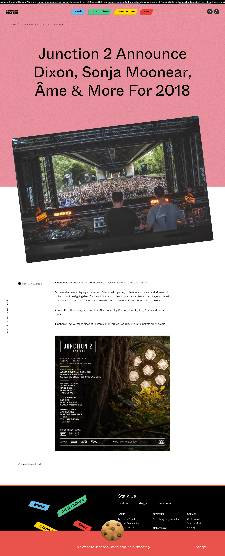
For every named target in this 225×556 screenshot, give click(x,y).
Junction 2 (61, 282)
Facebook (7, 329)
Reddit (7, 302)
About (121, 514)
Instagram (143, 503)
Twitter (7, 319)
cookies (109, 546)
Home (13, 24)
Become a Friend (126, 519)
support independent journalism (53, 2)
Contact (191, 514)
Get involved (193, 519)
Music (78, 11)
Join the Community (128, 523)
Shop (147, 11)
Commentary (126, 11)
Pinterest (7, 311)
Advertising (158, 514)
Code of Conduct (127, 527)
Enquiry (191, 527)
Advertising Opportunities (166, 519)
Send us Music (194, 523)
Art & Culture (100, 11)
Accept (201, 546)
